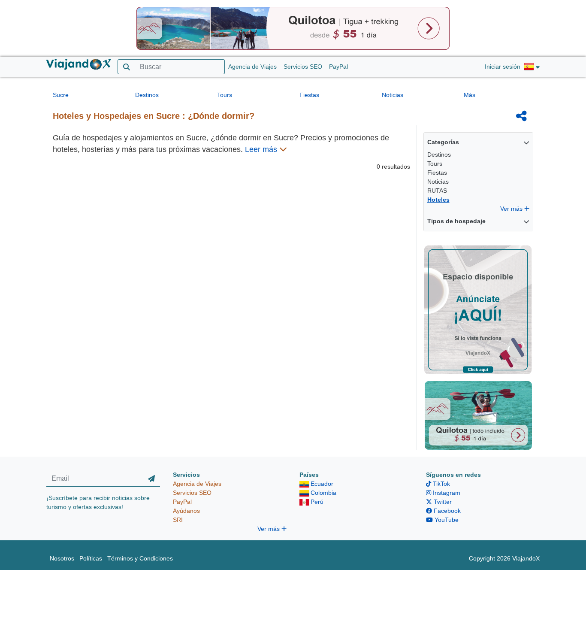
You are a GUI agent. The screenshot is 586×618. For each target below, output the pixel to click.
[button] (532, 67)
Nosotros (62, 558)
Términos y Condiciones (140, 558)
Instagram (445, 492)
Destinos (147, 94)
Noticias (392, 94)
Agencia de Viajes (252, 66)
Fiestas (309, 94)
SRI (178, 519)
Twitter (442, 501)
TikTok (440, 483)
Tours (224, 94)
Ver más (512, 208)
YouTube (446, 519)
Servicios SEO (303, 66)
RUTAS (437, 190)
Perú (316, 501)
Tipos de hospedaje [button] (456, 221)
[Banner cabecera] (293, 27)
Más (469, 94)
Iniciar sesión (502, 66)
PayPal (338, 66)
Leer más (262, 149)
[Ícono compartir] (521, 115)
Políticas (90, 558)
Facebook (446, 510)
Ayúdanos (186, 510)
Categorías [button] (443, 142)
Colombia (322, 492)
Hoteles (438, 199)
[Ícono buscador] (126, 66)
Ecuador (321, 483)
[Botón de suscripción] (151, 478)
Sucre (61, 94)
